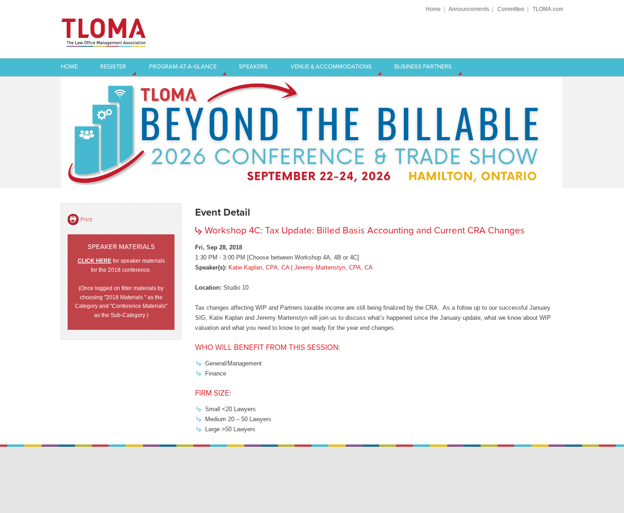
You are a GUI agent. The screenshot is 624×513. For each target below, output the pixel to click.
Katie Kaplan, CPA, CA (258, 267)
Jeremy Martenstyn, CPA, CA (333, 267)
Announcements (469, 9)
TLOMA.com (548, 9)
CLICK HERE (94, 261)
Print (86, 219)
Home (433, 9)
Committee (510, 9)
